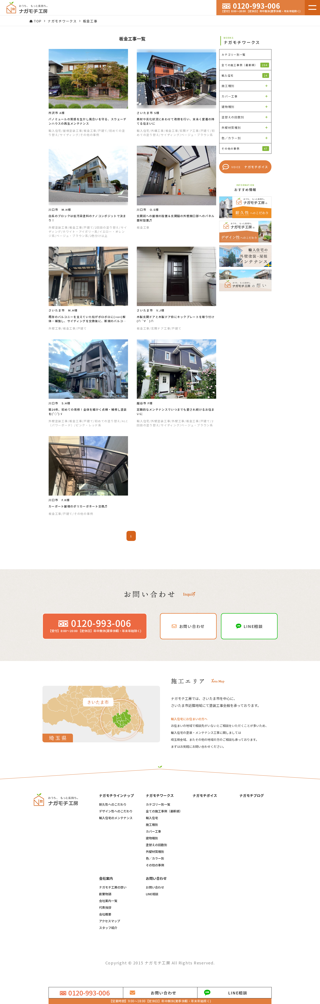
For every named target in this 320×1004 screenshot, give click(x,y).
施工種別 (152, 824)
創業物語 (105, 894)
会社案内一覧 (108, 901)
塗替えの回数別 (156, 845)
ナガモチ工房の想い (112, 887)
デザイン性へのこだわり (116, 811)
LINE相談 (152, 894)
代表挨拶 (105, 907)
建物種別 (152, 838)
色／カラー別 (155, 858)
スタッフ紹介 (108, 927)
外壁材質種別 (155, 851)
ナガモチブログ (251, 795)
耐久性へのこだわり (112, 804)
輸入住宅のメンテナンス (116, 818)
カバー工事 (153, 831)
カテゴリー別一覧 (158, 804)
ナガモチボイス (205, 795)
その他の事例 (155, 865)
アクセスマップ (109, 921)
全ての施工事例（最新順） (245, 65)
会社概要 (105, 914)
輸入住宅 (152, 818)
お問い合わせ (155, 887)
